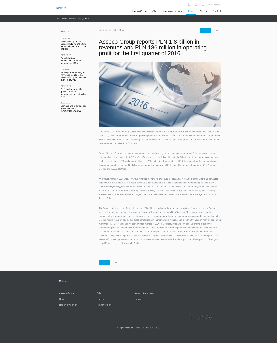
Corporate (120, 30)
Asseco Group (139, 11)
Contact (217, 11)
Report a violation (68, 305)
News (191, 11)
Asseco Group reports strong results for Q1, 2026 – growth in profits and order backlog (74, 43)
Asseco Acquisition (173, 11)
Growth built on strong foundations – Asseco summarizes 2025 (71, 59)
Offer (154, 11)
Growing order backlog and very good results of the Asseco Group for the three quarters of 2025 (73, 74)
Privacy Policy (104, 305)
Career (203, 11)
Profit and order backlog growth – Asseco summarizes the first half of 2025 (73, 91)
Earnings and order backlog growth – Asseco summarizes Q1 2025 (73, 107)
